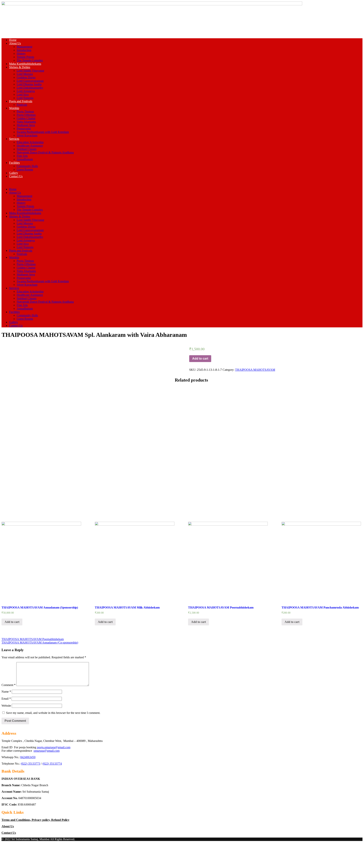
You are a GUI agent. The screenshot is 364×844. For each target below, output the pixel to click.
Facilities (14, 162)
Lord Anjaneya (26, 91)
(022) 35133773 (30, 763)
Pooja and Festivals (20, 101)
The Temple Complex (30, 60)
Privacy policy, (41, 819)
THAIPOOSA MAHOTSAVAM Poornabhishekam (33, 639)
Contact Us (16, 176)
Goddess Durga (26, 77)
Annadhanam (25, 159)
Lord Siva (23, 94)
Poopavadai (24, 128)
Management (24, 46)
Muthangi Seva (26, 125)
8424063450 (27, 757)
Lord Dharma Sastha (29, 84)
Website (6, 705)
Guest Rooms (25, 169)
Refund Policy (60, 819)
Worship (14, 108)
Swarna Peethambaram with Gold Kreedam (43, 132)
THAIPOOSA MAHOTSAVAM (255, 369)
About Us (15, 43)
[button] (182, 183)
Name (6, 691)
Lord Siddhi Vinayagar (30, 70)
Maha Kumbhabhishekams (25, 63)
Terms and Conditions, (17, 819)
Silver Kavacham (27, 135)
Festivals (22, 104)
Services (14, 138)
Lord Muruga (25, 74)
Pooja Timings (25, 111)
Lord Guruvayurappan (30, 80)
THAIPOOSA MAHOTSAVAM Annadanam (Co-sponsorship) (40, 642)
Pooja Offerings (26, 115)
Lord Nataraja (25, 97)
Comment (9, 685)
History (21, 53)
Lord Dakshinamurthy (30, 87)
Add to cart (200, 358)
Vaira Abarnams (26, 121)
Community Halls (27, 166)
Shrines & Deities (19, 67)
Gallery (13, 172)
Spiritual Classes (26, 149)
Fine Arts (22, 155)
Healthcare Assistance (30, 145)
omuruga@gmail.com (47, 750)
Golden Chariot (26, 118)
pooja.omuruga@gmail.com (53, 747)
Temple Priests (25, 57)
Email (6, 698)
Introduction (24, 50)
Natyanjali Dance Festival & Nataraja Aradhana (45, 152)
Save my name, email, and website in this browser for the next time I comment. (53, 712)
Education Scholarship (30, 142)
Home (12, 39)
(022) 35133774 (52, 763)
